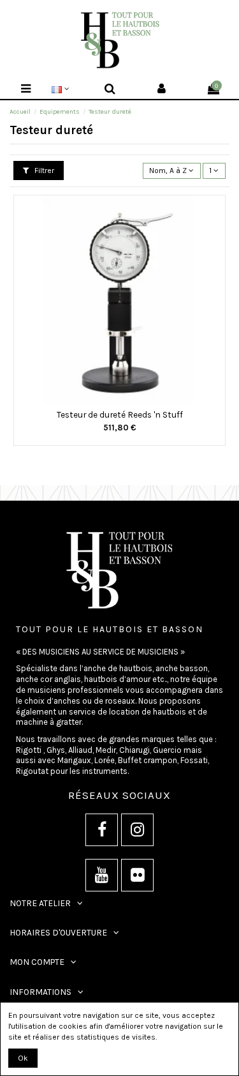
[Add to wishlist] (112, 399)
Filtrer (43, 170)
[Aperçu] (127, 399)
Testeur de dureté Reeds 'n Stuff (120, 414)
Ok (23, 1058)
